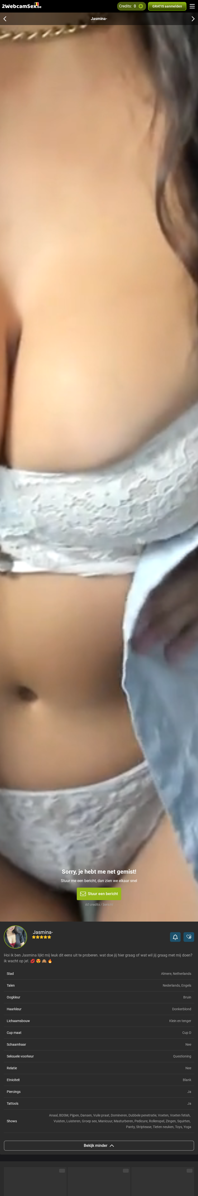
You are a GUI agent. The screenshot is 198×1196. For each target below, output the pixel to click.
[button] (175, 937)
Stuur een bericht (103, 893)
